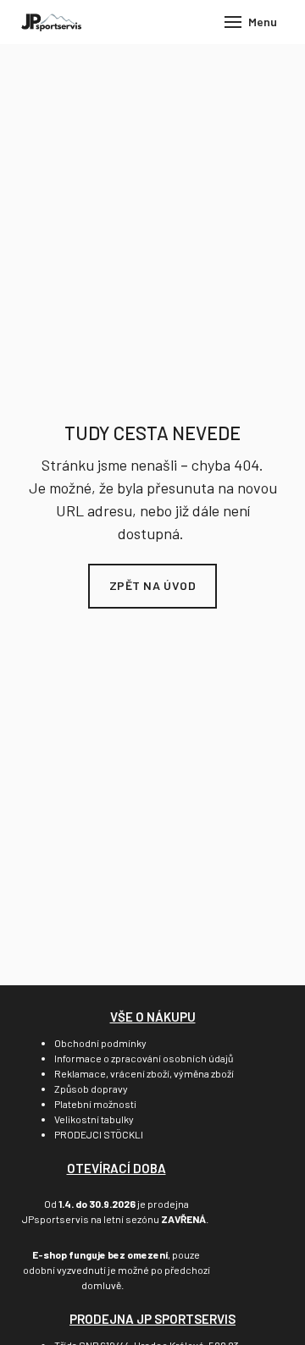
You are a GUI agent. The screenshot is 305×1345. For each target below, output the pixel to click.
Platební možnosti (95, 1104)
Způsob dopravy (91, 1088)
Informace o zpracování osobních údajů (143, 1058)
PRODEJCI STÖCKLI (98, 1134)
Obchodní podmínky (100, 1043)
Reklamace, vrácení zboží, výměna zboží (144, 1073)
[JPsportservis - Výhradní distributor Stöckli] (51, 22)
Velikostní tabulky (94, 1119)
